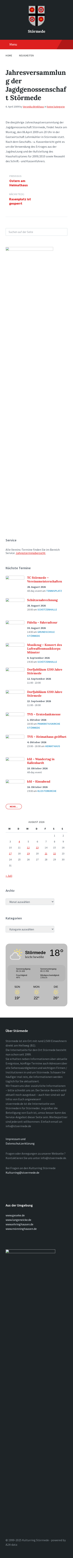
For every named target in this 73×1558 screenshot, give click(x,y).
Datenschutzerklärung (20, 1143)
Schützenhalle (47, 609)
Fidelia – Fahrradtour (42, 622)
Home (9, 55)
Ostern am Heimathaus (18, 183)
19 (28, 853)
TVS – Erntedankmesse (44, 714)
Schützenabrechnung (42, 600)
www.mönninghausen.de (21, 1229)
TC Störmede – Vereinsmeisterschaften (44, 579)
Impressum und (15, 1139)
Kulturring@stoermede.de (22, 1172)
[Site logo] (36, 25)
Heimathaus (52, 746)
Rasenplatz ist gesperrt (20, 201)
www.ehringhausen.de (19, 1224)
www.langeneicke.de (18, 1220)
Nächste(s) (16, 194)
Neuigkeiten (26, 55)
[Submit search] (62, 232)
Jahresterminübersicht (30, 553)
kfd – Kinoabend (38, 781)
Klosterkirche (46, 791)
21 (46, 853)
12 (28, 847)
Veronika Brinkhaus (33, 106)
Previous (15, 176)
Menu (13, 44)
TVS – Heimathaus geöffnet (46, 736)
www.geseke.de (15, 1215)
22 (54, 853)
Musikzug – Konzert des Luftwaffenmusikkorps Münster (44, 648)
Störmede (36, 31)
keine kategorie (56, 106)
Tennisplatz (54, 591)
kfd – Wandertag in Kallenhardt (40, 761)
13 (37, 847)
